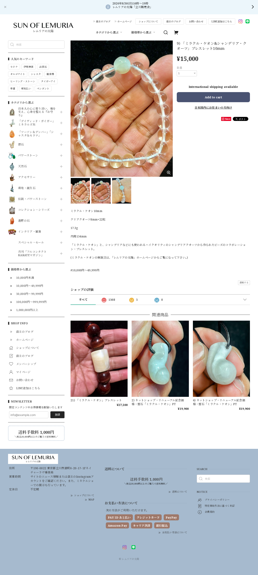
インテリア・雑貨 (29, 231)
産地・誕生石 (26, 188)
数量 (179, 68)
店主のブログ (103, 21)
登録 (57, 414)
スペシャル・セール (31, 242)
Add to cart (213, 97)
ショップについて (148, 21)
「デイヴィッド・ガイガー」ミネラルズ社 (36, 123)
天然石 (22, 166)
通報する (244, 282)
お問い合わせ (196, 21)
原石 (21, 144)
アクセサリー (26, 177)
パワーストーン (28, 155)
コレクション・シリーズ (34, 210)
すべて (83, 300)
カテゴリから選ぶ (107, 32)
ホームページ (124, 21)
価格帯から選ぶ (141, 32)
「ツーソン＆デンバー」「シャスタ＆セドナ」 (36, 133)
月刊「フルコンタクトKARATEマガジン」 (32, 253)
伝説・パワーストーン (32, 199)
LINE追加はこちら (221, 21)
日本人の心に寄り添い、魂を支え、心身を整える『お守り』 (37, 112)
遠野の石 (24, 221)
